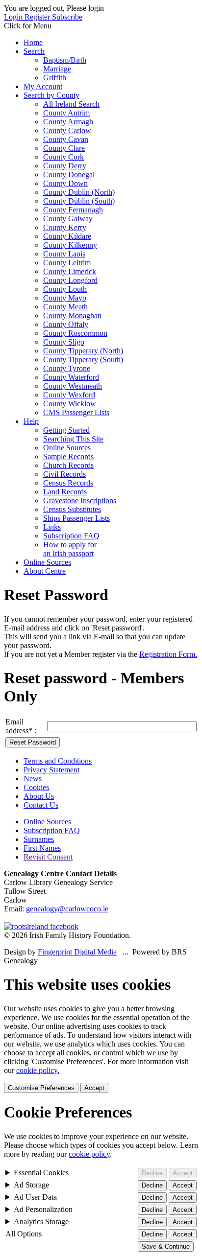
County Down (65, 183)
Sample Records (68, 456)
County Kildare (67, 236)
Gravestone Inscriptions (79, 500)
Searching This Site (73, 439)
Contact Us (41, 805)
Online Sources (67, 447)
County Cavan (65, 139)
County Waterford (71, 377)
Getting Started (66, 430)
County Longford (70, 280)
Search (34, 51)
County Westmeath (72, 386)
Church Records (68, 465)
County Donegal (69, 174)
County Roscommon (75, 333)
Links (52, 527)
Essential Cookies (41, 1172)
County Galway (68, 218)
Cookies (36, 787)
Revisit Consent (48, 857)
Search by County (51, 95)
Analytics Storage (41, 1221)
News (33, 778)
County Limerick (69, 271)
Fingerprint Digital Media (77, 952)
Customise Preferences (41, 1088)
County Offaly (65, 324)
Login (14, 17)
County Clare (64, 148)
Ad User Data (35, 1197)
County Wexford (69, 395)
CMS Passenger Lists (76, 412)
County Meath (65, 307)
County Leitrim (67, 262)
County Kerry (64, 227)
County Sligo (63, 342)
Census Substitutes (72, 509)
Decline (152, 1173)
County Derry (64, 166)
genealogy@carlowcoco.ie (67, 909)
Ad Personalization (43, 1209)
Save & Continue (166, 1246)
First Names (42, 848)
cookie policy (89, 1154)
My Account (43, 86)
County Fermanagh (73, 210)
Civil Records (64, 474)
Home (33, 42)
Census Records (68, 483)
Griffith (54, 77)
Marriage (57, 69)
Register (38, 17)
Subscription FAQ (71, 536)
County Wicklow (69, 403)
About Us (39, 796)
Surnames (39, 839)
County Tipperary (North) (83, 351)
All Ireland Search (71, 104)
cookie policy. (37, 1070)
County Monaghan (72, 315)
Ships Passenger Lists (76, 518)
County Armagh (68, 121)
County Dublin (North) (79, 192)
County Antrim (66, 113)
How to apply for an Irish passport (70, 549)
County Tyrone (66, 368)
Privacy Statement (51, 770)
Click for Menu (27, 26)
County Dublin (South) (79, 201)
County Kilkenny (70, 245)
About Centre (45, 571)
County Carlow (67, 130)
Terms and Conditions (58, 761)
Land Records (65, 492)
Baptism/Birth (64, 60)
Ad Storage (31, 1185)
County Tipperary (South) (83, 359)
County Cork (63, 157)
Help (31, 421)
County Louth (65, 289)
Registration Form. (168, 654)
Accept (94, 1088)
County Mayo (64, 298)
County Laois (64, 254)
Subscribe (67, 17)
